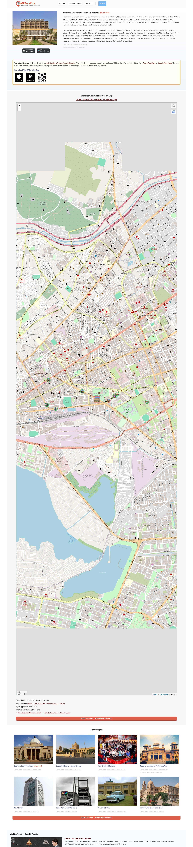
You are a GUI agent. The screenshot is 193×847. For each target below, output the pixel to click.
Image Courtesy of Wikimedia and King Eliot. (69, 769)
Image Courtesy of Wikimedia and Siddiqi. (75, 44)
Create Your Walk (75, 3)
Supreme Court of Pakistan (23, 766)
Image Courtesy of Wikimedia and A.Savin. (152, 811)
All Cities (62, 3)
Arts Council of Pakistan (106, 766)
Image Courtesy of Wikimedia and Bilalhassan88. (154, 769)
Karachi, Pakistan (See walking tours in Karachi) (46, 703)
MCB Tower (18, 808)
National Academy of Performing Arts (153, 766)
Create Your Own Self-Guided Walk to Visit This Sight (96, 99)
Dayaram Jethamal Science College (68, 766)
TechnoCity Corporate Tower (66, 808)
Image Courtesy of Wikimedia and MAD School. (111, 769)
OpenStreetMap (164, 694)
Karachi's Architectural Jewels (29, 713)
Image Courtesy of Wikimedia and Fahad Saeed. (27, 769)
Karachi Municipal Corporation (151, 808)
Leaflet (155, 694)
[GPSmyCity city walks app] (28, 4)
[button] (96, 399)
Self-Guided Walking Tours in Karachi (60, 63)
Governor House (104, 808)
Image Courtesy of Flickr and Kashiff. (66, 811)
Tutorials (89, 3)
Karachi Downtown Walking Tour (57, 713)
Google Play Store (165, 63)
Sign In (102, 3)
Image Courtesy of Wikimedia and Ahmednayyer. (112, 811)
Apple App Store (149, 63)
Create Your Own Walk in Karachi (78, 838)
